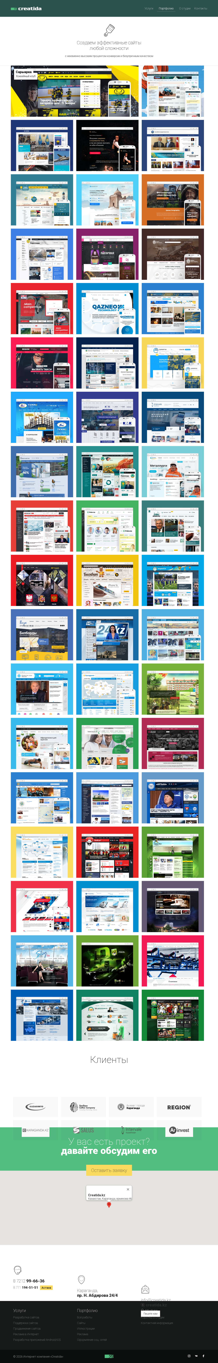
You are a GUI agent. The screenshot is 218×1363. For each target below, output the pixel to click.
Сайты (81, 1323)
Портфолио (166, 8)
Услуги (149, 8)
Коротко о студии (152, 1317)
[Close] (128, 1189)
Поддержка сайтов (25, 1323)
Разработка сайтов (26, 1317)
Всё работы (84, 1317)
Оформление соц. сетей (92, 1339)
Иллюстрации (86, 1328)
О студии (185, 8)
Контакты (200, 8)
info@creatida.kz (156, 1300)
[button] (109, 1205)
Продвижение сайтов (27, 1328)
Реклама (82, 1334)
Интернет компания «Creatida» (26, 10)
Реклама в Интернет (26, 1334)
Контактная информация (157, 1323)
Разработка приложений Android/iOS (37, 1339)
